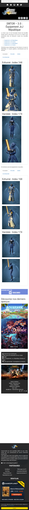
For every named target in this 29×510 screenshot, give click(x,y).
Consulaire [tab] (5, 54)
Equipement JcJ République (11, 43)
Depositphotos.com (7, 475)
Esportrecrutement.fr (22, 473)
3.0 (4, 358)
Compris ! (14, 508)
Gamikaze (7, 469)
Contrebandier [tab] (5, 57)
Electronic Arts (16, 383)
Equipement (8, 358)
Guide (5, 357)
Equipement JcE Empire (10, 41)
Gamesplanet (16, 361)
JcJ (13, 358)
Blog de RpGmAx (7, 473)
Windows (17, 386)
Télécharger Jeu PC (21, 469)
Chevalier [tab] (12, 54)
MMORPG (16, 384)
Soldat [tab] (18, 54)
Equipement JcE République (11, 40)
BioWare (16, 381)
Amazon (23, 361)
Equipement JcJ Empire (10, 45)
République (16, 358)
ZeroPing (7, 471)
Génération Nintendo (22, 471)
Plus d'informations (10, 505)
